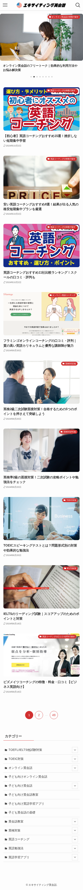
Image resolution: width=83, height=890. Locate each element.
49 (54, 715)
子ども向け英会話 (20, 785)
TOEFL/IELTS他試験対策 (25, 749)
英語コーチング (19, 839)
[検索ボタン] (78, 5)
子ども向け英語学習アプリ (26, 803)
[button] (31, 76)
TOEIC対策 (16, 758)
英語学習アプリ (19, 857)
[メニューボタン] (5, 5)
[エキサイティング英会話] (41, 5)
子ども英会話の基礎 (22, 812)
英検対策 (14, 830)
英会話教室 (16, 821)
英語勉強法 (16, 848)
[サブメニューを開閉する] (75, 750)
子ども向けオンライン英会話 (28, 776)
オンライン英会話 (20, 768)
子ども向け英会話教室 (23, 794)
